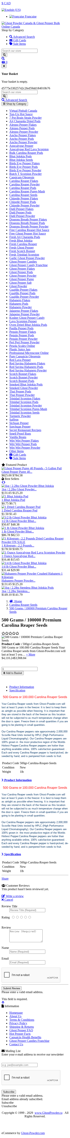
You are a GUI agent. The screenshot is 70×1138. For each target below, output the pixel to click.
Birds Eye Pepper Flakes (24, 163)
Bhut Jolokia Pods (20, 156)
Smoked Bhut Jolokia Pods (26, 384)
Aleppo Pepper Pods (22, 128)
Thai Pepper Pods (20, 391)
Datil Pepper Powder (22, 216)
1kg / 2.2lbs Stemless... (16, 591)
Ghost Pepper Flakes (22, 268)
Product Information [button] (18, 780)
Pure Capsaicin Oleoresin (24, 356)
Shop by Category (15, 103)
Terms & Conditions (21, 1019)
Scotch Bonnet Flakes (22, 374)
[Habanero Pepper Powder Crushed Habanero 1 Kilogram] (35, 577)
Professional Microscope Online (29, 353)
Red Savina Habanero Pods (26, 367)
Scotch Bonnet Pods (21, 381)
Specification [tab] (17, 690)
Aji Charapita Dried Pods (24, 121)
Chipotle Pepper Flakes (23, 198)
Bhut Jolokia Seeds (21, 159)
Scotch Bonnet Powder (23, 377)
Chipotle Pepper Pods (22, 202)
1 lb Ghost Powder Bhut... (18, 531)
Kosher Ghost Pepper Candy (27, 317)
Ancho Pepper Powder (23, 142)
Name (5, 947)
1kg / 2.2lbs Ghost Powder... (19, 489)
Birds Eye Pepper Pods (23, 166)
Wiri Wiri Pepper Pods (23, 444)
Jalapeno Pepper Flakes (23, 310)
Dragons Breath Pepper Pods (27, 223)
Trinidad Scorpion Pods (23, 402)
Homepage (16, 1012)
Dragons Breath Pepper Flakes (28, 219)
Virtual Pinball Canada (23, 110)
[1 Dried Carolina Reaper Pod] (21, 507)
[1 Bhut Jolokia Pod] (15, 496)
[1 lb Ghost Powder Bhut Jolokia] (23, 528)
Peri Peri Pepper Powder (24, 342)
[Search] (4, 55)
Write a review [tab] (14, 896)
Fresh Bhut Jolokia (20, 240)
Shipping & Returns (21, 1026)
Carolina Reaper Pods (22, 188)
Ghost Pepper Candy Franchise (28, 265)
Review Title (9, 906)
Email (5, 958)
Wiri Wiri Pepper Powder (24, 447)
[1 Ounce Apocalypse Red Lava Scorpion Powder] (33, 552)
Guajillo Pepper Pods (22, 293)
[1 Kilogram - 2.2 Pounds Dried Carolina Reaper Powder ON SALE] (35, 542)
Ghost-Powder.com (33, 1133)
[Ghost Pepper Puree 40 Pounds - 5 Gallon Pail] (32, 468)
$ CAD (6, 3)
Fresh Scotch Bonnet (22, 251)
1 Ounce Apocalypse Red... (18, 556)
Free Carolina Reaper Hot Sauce (29, 230)
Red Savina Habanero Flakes (27, 363)
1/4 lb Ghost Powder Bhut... (19, 566)
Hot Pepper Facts (20, 1033)
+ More (30, 654)
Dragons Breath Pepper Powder (28, 226)
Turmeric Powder (20, 416)
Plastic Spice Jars (19, 349)
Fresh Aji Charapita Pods (24, 237)
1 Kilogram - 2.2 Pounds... (18, 545)
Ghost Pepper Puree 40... (17, 471)
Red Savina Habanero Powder (28, 370)
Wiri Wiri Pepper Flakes (24, 440)
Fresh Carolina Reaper (23, 244)
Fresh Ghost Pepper (21, 247)
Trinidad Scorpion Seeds (24, 412)
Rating (6, 917)
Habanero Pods (18, 303)
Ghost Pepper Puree (21, 279)
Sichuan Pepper (19, 423)
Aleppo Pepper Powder (23, 131)
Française (30, 16)
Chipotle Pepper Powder (24, 205)
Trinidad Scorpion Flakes (24, 398)
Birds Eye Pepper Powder (25, 170)
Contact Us (16, 1044)
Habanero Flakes (19, 300)
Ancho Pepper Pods (21, 138)
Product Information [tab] (21, 687)
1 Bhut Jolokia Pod (13, 500)
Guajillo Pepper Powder (24, 296)
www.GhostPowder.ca (48, 1112)
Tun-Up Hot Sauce (21, 114)
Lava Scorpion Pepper (23, 321)
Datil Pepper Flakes (21, 209)
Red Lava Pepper (20, 360)
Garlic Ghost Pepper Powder (27, 258)
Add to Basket (13, 673)
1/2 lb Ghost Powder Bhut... (19, 521)
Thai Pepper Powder (22, 395)
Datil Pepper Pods (20, 212)
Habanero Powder (20, 307)
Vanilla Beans (17, 437)
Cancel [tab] (8, 899)
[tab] (35, 780)
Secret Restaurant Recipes (25, 430)
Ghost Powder (18, 286)
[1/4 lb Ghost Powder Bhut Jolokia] (24, 563)
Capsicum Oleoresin (21, 177)
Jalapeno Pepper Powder (24, 314)
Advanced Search (23, 36)
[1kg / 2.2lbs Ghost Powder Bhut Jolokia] (28, 485)
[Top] (3, 1002)
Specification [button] (12, 854)
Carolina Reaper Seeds (23, 195)
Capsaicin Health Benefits (25, 1037)
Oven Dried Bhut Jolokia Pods (28, 324)
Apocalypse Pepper (21, 145)
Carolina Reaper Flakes (23, 181)
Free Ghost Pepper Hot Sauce (27, 233)
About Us (15, 1016)
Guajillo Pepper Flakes (23, 289)
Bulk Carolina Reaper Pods (26, 152)
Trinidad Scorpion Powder (25, 405)
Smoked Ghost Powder (23, 388)
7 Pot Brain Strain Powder (25, 117)
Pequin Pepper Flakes (22, 331)
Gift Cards (19, 40)
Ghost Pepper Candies (23, 261)
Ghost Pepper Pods (21, 272)
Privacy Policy (18, 1023)
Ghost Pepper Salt (20, 282)
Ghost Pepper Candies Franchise (29, 1040)
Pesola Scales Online (22, 345)
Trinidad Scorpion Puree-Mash (28, 409)
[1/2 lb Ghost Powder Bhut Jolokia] (24, 517)
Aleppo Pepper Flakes (23, 124)
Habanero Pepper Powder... (18, 580)
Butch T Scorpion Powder (25, 173)
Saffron (13, 419)
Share (5, 878)
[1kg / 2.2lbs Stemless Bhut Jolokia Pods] (28, 587)
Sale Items (19, 43)
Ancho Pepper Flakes (22, 135)
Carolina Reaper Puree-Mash (27, 191)
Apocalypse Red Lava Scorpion (29, 149)
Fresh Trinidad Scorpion (24, 254)
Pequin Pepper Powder (23, 338)
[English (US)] (11, 10)
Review (6, 927)
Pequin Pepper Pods (21, 335)
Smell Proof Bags (20, 433)
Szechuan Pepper (20, 426)
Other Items (16, 451)
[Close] (4, 66)
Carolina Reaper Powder (24, 184)
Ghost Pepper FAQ (21, 1030)
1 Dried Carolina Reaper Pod (19, 510)
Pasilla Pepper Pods (21, 328)
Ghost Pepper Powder (22, 275)
